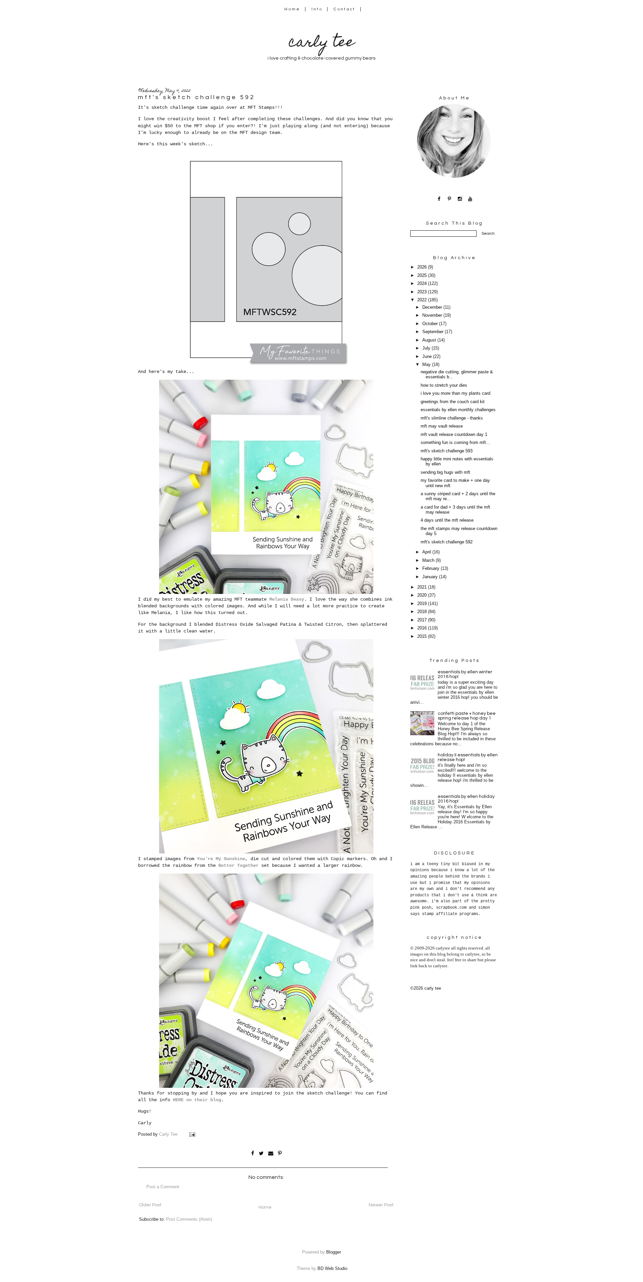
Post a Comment (162, 1187)
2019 (422, 603)
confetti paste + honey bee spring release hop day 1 (467, 716)
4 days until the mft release (447, 520)
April (427, 552)
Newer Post (381, 1205)
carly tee (321, 43)
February (431, 568)
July (427, 348)
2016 (422, 628)
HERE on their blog (197, 1100)
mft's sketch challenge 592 (447, 542)
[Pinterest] (449, 199)
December (432, 307)
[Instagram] (460, 199)
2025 (422, 275)
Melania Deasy (286, 599)
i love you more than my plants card (455, 393)
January (430, 577)
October (430, 323)
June (427, 356)
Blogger (333, 1252)
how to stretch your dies (444, 385)
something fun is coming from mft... (455, 442)
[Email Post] (192, 1134)
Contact (345, 9)
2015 (422, 636)
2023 (422, 292)
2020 (422, 595)
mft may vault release (442, 426)
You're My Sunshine (221, 858)
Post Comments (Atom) (189, 1219)
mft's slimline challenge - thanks (452, 418)
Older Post (150, 1205)
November (432, 315)
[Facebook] (439, 199)
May (427, 364)
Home (292, 9)
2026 (422, 267)
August (429, 340)
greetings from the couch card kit (453, 401)
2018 (422, 611)
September (433, 331)
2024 (422, 283)
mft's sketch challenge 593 (447, 451)
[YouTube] (470, 199)
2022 (422, 300)
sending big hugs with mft (445, 472)
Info (317, 9)
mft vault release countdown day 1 (454, 434)
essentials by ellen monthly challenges (458, 409)
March (429, 560)
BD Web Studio (332, 1268)
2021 (422, 587)
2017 (422, 620)
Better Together (238, 865)
